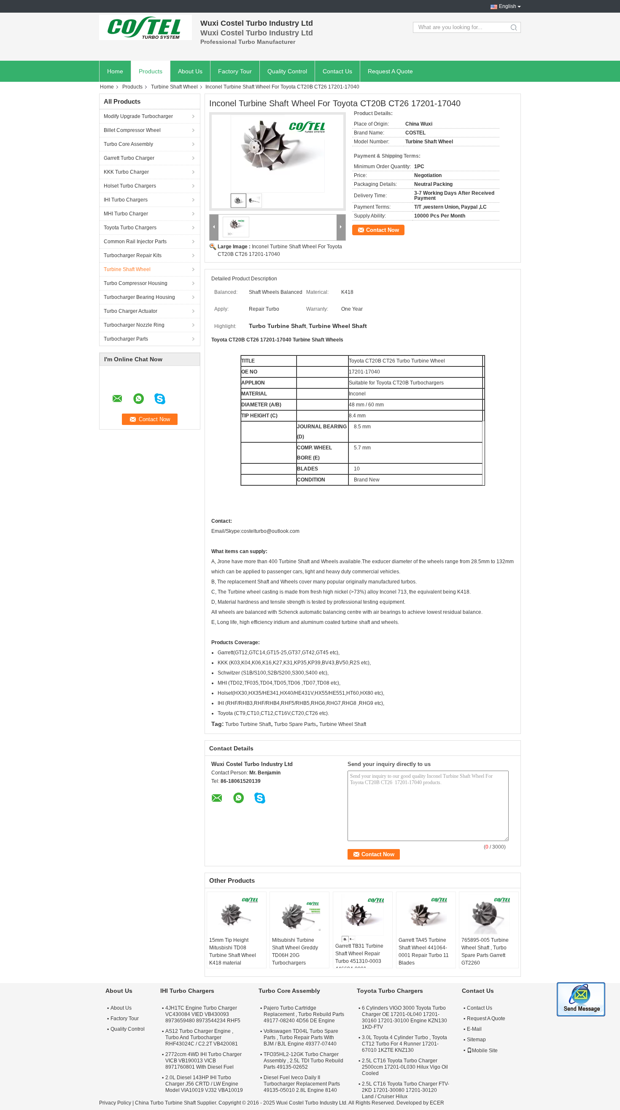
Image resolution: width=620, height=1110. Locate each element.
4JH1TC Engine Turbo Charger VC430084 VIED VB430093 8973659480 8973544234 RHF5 (202, 1014)
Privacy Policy (115, 1103)
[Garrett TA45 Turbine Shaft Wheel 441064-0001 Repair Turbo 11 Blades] (426, 915)
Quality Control (287, 71)
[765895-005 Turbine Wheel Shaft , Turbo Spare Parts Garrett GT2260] (488, 915)
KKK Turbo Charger (126, 172)
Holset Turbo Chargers (130, 186)
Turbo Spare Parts (295, 724)
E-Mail (474, 1029)
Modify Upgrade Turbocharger (138, 116)
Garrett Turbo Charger (129, 158)
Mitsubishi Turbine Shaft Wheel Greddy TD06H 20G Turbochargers (295, 951)
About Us (190, 71)
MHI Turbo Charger (126, 214)
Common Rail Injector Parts (135, 242)
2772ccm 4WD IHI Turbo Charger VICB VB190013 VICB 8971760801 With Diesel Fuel (203, 1060)
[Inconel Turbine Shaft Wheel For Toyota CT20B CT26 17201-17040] (277, 161)
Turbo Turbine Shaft (248, 724)
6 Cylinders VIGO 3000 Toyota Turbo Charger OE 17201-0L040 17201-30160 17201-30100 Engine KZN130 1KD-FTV (404, 1017)
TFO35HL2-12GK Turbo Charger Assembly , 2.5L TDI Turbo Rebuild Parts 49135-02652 (303, 1060)
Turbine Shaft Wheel (174, 87)
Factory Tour (235, 71)
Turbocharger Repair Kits (133, 255)
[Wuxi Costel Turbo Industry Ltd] (145, 27)
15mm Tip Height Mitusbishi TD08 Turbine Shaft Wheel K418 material (232, 951)
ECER (437, 1103)
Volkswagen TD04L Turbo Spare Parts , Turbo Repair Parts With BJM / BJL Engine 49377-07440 (301, 1037)
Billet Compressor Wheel (132, 130)
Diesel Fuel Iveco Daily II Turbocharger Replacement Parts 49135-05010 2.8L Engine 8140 (302, 1084)
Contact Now (382, 230)
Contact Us (337, 71)
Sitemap (476, 1040)
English (507, 6)
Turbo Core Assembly (128, 144)
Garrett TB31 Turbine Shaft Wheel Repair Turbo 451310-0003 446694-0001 (359, 957)
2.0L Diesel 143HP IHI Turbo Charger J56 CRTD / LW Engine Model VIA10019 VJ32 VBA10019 (204, 1084)
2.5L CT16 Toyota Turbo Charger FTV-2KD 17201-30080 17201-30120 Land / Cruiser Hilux (405, 1090)
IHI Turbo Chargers (126, 200)
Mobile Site (485, 1051)
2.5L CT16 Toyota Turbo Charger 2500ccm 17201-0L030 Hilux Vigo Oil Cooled (405, 1067)
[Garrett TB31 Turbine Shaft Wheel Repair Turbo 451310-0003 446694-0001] (362, 918)
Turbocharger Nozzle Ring (134, 325)
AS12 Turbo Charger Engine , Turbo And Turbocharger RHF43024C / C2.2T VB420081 (201, 1037)
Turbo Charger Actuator (130, 311)
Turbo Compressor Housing (135, 283)
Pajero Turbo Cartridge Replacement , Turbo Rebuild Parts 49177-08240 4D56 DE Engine (304, 1014)
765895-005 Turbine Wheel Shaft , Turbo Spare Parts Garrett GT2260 (485, 951)
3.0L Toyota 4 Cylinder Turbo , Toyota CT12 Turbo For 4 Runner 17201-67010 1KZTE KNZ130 (404, 1044)
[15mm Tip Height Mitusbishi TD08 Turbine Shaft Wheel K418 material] (236, 915)
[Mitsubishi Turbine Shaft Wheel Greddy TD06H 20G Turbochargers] (299, 915)
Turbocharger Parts (126, 339)
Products (150, 71)
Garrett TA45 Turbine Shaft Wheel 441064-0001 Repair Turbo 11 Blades (424, 951)
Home (115, 71)
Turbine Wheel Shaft (342, 724)
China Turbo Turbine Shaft (165, 1103)
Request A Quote (390, 71)
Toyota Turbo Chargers (130, 228)
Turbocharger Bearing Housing (139, 297)
